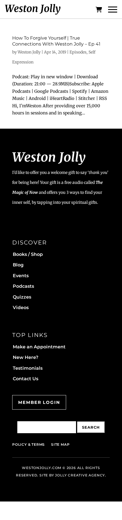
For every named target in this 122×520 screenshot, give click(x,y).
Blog (18, 265)
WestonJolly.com (41, 468)
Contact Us (25, 378)
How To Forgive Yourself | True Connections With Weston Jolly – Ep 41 (56, 41)
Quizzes (22, 297)
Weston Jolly (29, 52)
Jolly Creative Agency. (80, 475)
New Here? (25, 357)
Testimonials (28, 368)
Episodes (78, 52)
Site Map (60, 444)
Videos (21, 307)
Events (21, 275)
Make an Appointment (39, 347)
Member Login (39, 402)
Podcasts (23, 286)
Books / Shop (28, 254)
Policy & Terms (28, 444)
